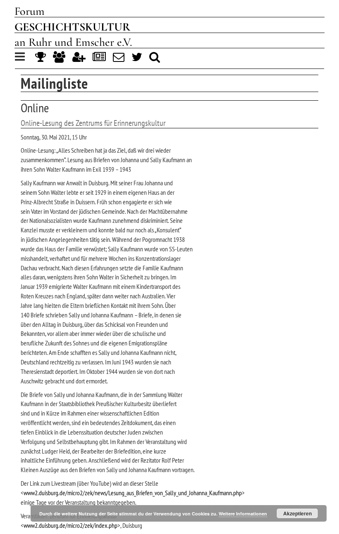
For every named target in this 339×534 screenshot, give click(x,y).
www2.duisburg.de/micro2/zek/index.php (70, 525)
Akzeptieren (297, 513)
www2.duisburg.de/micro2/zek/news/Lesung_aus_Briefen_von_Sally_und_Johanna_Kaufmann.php (133, 493)
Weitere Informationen (243, 513)
